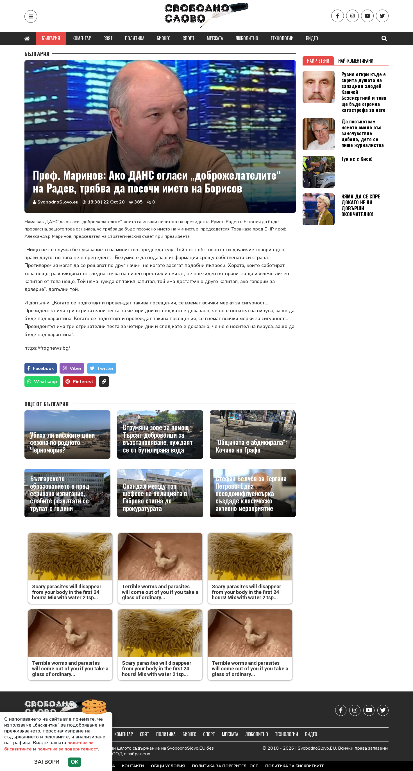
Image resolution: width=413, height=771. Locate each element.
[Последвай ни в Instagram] (352, 16)
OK (74, 762)
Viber (75, 368)
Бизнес (163, 38)
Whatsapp (45, 382)
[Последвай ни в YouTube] (367, 16)
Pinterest (83, 382)
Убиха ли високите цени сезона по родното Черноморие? (62, 442)
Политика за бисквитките (294, 766)
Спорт (188, 38)
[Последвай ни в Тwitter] (382, 16)
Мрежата (215, 38)
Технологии (282, 38)
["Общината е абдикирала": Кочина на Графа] (253, 434)
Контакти (133, 766)
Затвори (47, 762)
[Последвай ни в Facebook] (337, 16)
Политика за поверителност (225, 766)
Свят (108, 38)
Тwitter (105, 368)
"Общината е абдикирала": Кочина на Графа (251, 445)
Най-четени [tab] (318, 60)
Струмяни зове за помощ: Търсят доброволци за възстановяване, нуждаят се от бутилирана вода (158, 438)
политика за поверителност (67, 749)
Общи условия (168, 766)
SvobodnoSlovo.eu (57, 202)
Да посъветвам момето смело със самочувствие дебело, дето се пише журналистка (362, 132)
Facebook (43, 368)
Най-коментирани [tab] (355, 60)
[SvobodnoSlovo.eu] (57, 710)
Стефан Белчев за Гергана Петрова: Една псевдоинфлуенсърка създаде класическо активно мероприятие (251, 493)
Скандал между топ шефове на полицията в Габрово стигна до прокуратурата (155, 497)
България (51, 38)
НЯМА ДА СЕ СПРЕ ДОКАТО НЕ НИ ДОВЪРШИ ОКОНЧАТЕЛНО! (360, 205)
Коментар (81, 38)
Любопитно (246, 38)
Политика (134, 38)
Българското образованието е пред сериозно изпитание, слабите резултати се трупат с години (59, 493)
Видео (312, 38)
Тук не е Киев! (357, 158)
